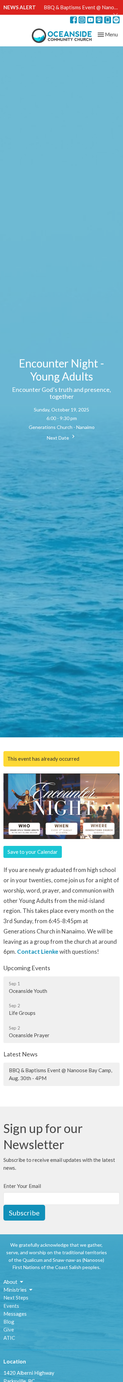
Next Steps (15, 1297)
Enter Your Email (22, 1186)
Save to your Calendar (33, 852)
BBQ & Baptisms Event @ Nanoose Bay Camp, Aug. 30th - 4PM (60, 1074)
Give (8, 1329)
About (10, 1282)
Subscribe (24, 1213)
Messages (15, 1314)
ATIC (9, 1338)
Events (11, 1306)
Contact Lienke (37, 951)
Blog (8, 1321)
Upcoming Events (26, 968)
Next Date (58, 438)
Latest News (20, 1054)
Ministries (15, 1290)
